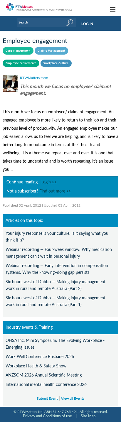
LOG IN (87, 24)
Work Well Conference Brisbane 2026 (40, 357)
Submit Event (47, 398)
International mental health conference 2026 (46, 384)
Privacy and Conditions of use (47, 416)
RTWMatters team (34, 78)
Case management (18, 50)
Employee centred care (21, 63)
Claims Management (51, 50)
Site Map (88, 416)
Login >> (49, 182)
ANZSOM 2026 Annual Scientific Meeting (44, 375)
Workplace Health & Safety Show (36, 366)
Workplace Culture (55, 63)
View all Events (72, 398)
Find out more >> (55, 191)
